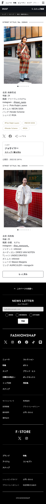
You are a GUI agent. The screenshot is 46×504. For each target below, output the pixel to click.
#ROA (25, 128)
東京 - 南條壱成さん (22, 14)
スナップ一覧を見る (13, 152)
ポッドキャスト (29, 377)
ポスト (25, 365)
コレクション (28, 359)
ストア (29, 3)
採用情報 (6, 407)
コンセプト (27, 461)
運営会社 (6, 418)
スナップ (11, 14)
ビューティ (22, 3)
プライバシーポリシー (31, 407)
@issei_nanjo (20, 102)
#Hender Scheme (11, 128)
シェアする (22, 136)
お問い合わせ (28, 412)
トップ (4, 14)
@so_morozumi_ (21, 246)
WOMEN (23, 315)
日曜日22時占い (9, 377)
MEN (11, 315)
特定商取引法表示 (29, 485)
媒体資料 (6, 412)
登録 (23, 321)
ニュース (9, 3)
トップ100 (7, 383)
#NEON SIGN (30, 123)
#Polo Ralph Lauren (12, 123)
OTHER (36, 315)
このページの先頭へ (25, 289)
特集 (14, 3)
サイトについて (8, 401)
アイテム (6, 461)
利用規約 (26, 401)
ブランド (6, 456)
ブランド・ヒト (38, 3)
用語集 (25, 383)
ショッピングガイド (10, 479)
